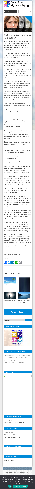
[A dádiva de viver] (10, 283)
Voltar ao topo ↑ (17, 312)
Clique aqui (21, 422)
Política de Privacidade (20, 486)
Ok (10, 486)
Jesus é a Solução (8, 439)
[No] (33, 482)
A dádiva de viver (8, 285)
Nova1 (26, 474)
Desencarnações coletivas (10, 434)
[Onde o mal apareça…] (10, 299)
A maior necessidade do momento (13, 437)
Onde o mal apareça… (10, 301)
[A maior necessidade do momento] (24, 299)
